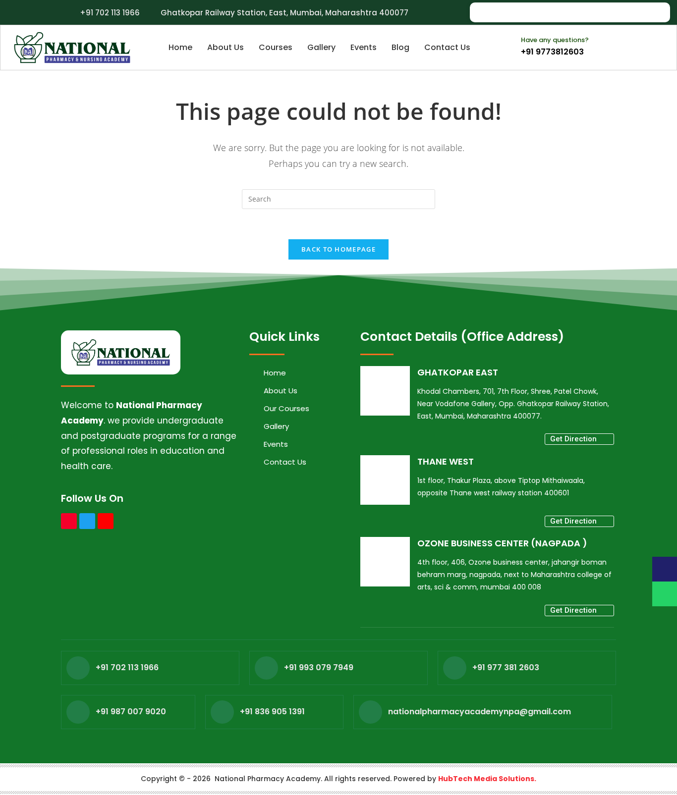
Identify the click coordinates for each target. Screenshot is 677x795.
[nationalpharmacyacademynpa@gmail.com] (370, 712)
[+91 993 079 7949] (266, 668)
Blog (400, 47)
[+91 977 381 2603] (454, 668)
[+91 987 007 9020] (78, 712)
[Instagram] (618, 12)
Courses (275, 47)
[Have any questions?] (507, 42)
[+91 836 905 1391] (222, 712)
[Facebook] (596, 12)
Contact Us (447, 47)
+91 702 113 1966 (127, 667)
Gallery (321, 47)
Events (363, 47)
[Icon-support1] (664, 569)
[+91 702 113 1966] (78, 668)
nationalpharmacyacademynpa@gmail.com (479, 711)
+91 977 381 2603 (505, 667)
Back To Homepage (338, 249)
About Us (225, 47)
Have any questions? (555, 40)
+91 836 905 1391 (272, 711)
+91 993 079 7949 (318, 667)
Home (180, 47)
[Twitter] (87, 521)
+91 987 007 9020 (131, 711)
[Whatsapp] (639, 12)
